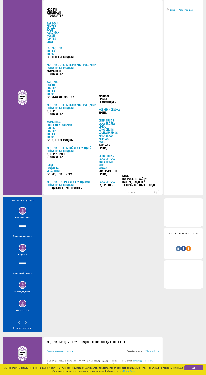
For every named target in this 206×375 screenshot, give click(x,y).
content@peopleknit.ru (143, 361)
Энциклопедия (59, 188)
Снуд (50, 42)
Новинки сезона (109, 110)
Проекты (77, 188)
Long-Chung (106, 129)
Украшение (54, 171)
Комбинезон (55, 122)
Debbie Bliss (106, 120)
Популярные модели (60, 68)
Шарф (50, 54)
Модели (52, 9)
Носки (51, 36)
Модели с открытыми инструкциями (71, 65)
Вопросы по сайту (134, 179)
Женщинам (54, 13)
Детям (51, 111)
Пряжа (103, 99)
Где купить (106, 185)
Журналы (105, 145)
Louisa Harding (108, 133)
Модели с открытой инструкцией (69, 148)
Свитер (51, 26)
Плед (50, 165)
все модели (54, 48)
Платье (51, 39)
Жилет (51, 29)
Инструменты (108, 171)
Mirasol (104, 139)
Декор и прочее (57, 154)
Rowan (103, 168)
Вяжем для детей (133, 182)
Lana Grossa (107, 123)
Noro (102, 142)
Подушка (53, 168)
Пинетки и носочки (59, 125)
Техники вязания (133, 185)
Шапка (51, 51)
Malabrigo (106, 136)
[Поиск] (156, 192)
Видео (153, 185)
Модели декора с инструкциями (68, 182)
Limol (102, 126)
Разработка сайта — (141, 351)
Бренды (104, 96)
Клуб (125, 176)
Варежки (52, 23)
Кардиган (53, 32)
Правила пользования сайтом (60, 351)
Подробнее (129, 371)
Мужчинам (54, 71)
